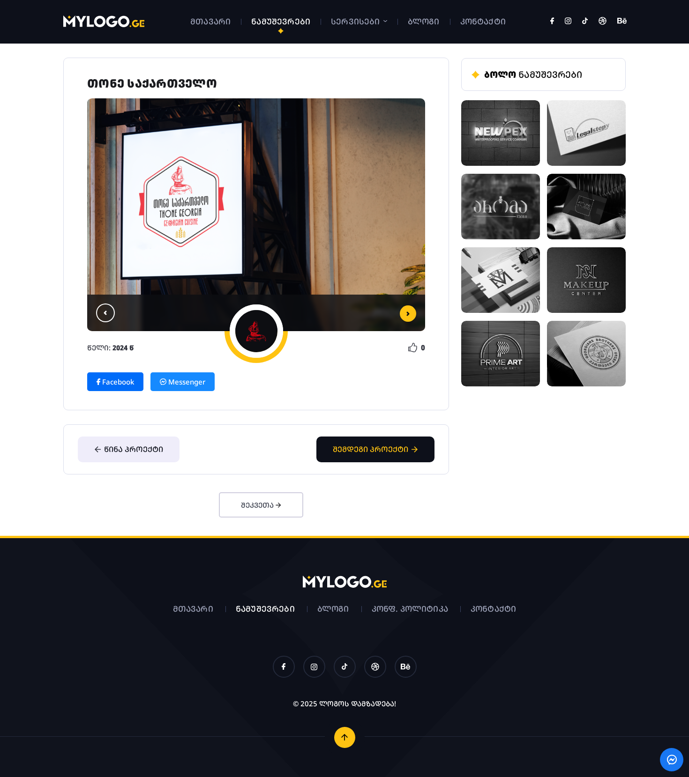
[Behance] (622, 22)
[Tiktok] (585, 22)
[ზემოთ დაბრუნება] (344, 737)
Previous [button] (105, 312)
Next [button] (408, 313)
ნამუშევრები (280, 21)
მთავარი (210, 21)
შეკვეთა (258, 505)
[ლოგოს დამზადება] (103, 25)
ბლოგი (424, 21)
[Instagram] (568, 22)
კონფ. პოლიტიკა (410, 608)
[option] (256, 214)
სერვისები (356, 21)
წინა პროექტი (133, 449)
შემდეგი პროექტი (370, 449)
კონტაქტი (483, 21)
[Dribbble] (602, 22)
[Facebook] (552, 22)
